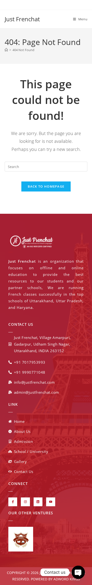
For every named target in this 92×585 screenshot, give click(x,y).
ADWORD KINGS (66, 579)
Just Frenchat (22, 19)
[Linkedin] (38, 501)
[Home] (6, 50)
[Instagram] (25, 501)
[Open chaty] (78, 572)
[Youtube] (50, 501)
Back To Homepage (46, 186)
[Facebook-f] (12, 501)
